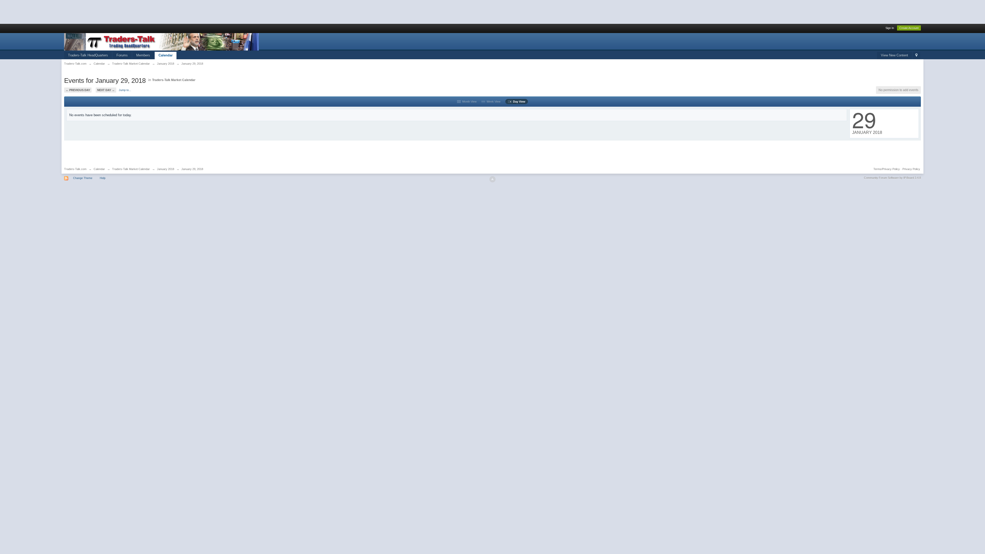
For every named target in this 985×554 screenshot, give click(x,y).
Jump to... (125, 90)
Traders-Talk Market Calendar (173, 80)
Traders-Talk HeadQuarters (88, 55)
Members (143, 55)
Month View (469, 101)
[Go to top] (492, 179)
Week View (492, 101)
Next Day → (106, 90)
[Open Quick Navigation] (916, 55)
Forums (122, 55)
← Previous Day (78, 90)
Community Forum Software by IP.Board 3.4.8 (892, 177)
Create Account (909, 27)
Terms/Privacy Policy (886, 169)
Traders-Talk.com (75, 169)
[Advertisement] (93, 11)
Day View (518, 101)
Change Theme (82, 178)
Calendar (166, 55)
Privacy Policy (911, 169)
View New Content (894, 55)
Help (102, 178)
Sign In (889, 27)
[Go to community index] (161, 41)
